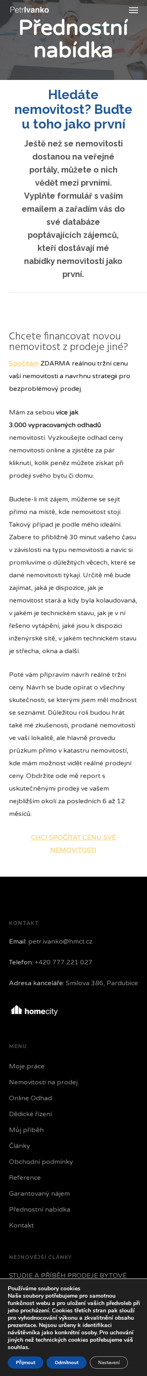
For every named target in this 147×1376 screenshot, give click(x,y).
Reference (25, 1178)
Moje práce (27, 1066)
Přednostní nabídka (39, 1209)
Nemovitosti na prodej (43, 1082)
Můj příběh (26, 1130)
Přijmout (25, 1362)
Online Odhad (30, 1098)
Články (19, 1146)
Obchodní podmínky (41, 1162)
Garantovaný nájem (39, 1194)
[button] (133, 10)
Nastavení (109, 1362)
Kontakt (21, 1225)
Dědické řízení (30, 1114)
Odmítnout (66, 1362)
